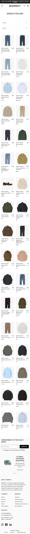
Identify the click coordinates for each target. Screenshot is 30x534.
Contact (3, 499)
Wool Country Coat (5, 404)
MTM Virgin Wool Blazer (5, 121)
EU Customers (19, 506)
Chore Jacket (19, 382)
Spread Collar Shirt (6, 360)
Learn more (20, 470)
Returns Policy (19, 501)
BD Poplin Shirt (19, 427)
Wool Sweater (4, 427)
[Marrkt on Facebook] (6, 524)
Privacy (12, 532)
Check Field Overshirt (4, 241)
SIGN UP (24, 446)
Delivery (17, 497)
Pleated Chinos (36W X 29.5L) (19, 121)
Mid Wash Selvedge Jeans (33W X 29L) (5, 169)
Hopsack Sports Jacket (20, 193)
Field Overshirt (4, 216)
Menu (2, 6)
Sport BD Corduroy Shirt (20, 266)
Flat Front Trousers (5, 337)
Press (2, 504)
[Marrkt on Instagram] (2, 524)
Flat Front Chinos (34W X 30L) (5, 145)
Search (24, 6)
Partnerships (4, 506)
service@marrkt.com (6, 515)
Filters (4, 28)
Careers (3, 501)
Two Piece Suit (19, 404)
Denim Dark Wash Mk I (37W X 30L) (20, 50)
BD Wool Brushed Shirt (5, 289)
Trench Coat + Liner (4, 266)
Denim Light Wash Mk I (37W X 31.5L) (5, 74)
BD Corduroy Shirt (20, 337)
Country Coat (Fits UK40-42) (20, 168)
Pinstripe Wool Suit (20, 360)
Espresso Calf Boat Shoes (5, 193)
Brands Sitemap (21, 532)
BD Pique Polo (19, 144)
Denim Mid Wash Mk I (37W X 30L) (5, 50)
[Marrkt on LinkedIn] (10, 524)
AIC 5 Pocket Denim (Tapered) (21, 289)
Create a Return (19, 499)
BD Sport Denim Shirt (5, 98)
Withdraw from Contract (21, 504)
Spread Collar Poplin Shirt (19, 74)
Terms (6, 532)
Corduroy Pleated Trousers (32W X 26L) (5, 314)
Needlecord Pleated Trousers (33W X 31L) (20, 242)
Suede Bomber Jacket (19, 217)
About (3, 497)
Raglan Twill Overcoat (19, 313)
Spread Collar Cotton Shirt (19, 98)
